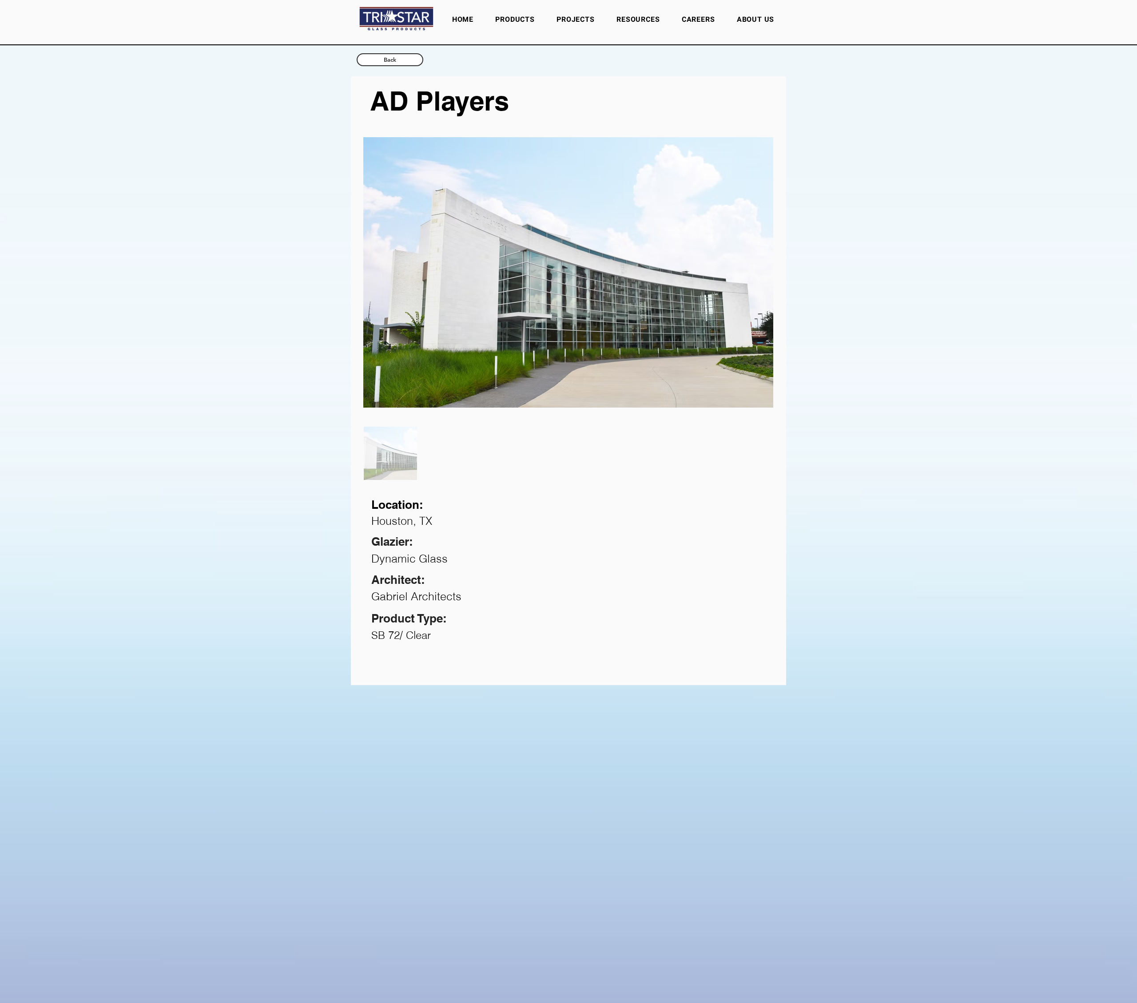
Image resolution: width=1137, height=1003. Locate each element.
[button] (638, 19)
